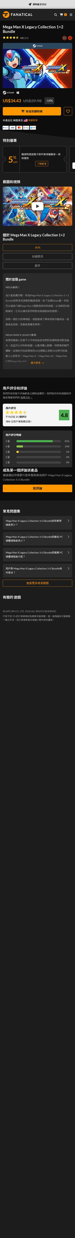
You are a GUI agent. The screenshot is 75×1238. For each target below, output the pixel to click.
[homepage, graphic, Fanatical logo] (17, 14)
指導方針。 (26, 397)
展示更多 (36, 362)
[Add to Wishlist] (68, 111)
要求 (37, 265)
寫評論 (37, 488)
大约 (37, 247)
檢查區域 (33, 120)
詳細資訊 (37, 256)
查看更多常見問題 (37, 583)
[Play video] (37, 206)
